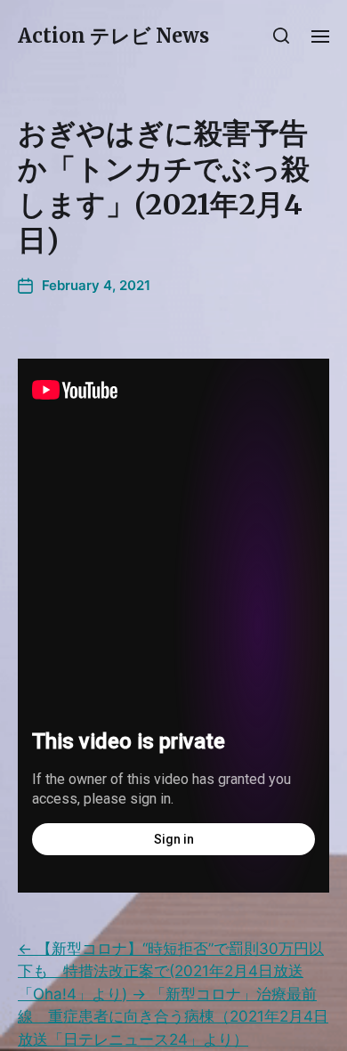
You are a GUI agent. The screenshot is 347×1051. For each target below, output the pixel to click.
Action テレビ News (113, 35)
